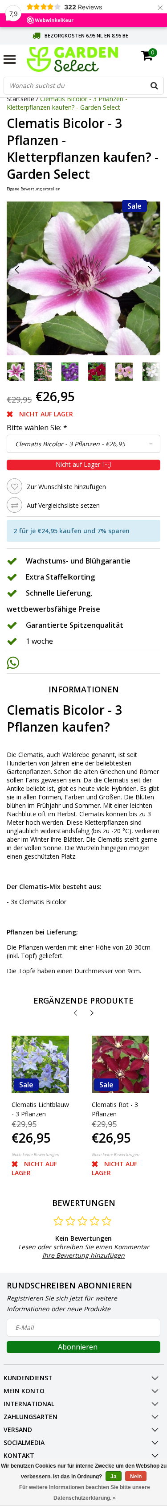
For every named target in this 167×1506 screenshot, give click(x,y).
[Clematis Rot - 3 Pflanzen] (120, 1064)
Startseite (20, 99)
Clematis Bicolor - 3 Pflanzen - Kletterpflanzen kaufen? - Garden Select (67, 103)
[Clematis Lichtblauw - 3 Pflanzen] (40, 1064)
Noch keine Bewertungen (35, 1154)
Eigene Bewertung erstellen (34, 189)
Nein (136, 1476)
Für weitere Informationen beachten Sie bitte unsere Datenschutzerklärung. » (84, 1492)
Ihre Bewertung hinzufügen (83, 1255)
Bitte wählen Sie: (37, 427)
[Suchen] (155, 86)
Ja (113, 1476)
